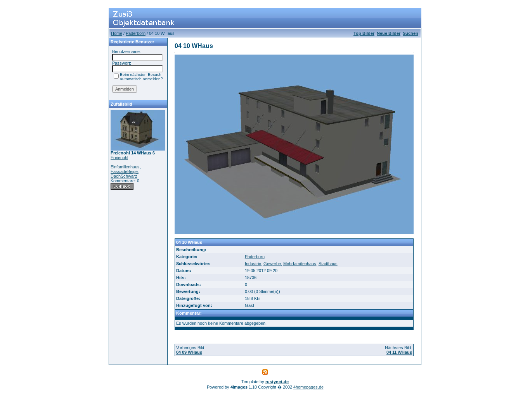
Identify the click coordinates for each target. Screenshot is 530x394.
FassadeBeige (124, 171)
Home (116, 33)
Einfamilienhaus (125, 166)
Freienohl (119, 157)
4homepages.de (308, 387)
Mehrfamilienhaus (299, 263)
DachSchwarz (124, 176)
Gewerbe (272, 263)
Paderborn (135, 33)
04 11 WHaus (399, 352)
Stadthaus (328, 263)
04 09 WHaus (189, 352)
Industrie (253, 263)
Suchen (410, 33)
